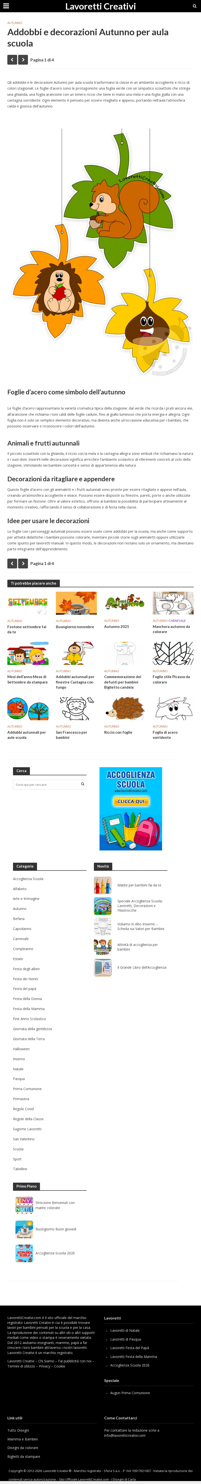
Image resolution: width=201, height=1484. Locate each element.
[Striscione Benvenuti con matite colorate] (24, 1205)
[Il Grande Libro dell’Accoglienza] (103, 968)
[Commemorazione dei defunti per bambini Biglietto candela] (124, 653)
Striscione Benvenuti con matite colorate (55, 1205)
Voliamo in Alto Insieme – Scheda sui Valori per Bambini (140, 926)
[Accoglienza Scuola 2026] (24, 1253)
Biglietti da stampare (23, 1456)
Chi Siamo (46, 1361)
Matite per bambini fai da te (139, 885)
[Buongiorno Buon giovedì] (24, 1229)
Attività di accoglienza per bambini (137, 947)
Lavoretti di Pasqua (125, 1339)
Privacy (44, 1366)
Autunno (14, 23)
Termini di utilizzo (21, 1366)
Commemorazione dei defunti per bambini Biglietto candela (122, 681)
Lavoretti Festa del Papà (129, 1347)
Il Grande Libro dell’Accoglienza (141, 967)
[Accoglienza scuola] (131, 808)
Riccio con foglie (118, 732)
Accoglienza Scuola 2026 (55, 1253)
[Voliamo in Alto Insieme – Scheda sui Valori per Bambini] (103, 926)
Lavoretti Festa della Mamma (133, 1356)
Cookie (59, 1366)
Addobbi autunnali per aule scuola (26, 735)
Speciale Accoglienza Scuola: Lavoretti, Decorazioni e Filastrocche (140, 906)
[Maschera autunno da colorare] (173, 602)
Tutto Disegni (18, 1430)
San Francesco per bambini (71, 735)
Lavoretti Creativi (100, 6)
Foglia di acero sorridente (165, 735)
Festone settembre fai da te (26, 629)
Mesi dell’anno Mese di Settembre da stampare (27, 679)
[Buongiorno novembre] (76, 602)
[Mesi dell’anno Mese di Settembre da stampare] (28, 653)
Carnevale (177, 620)
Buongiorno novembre (75, 626)
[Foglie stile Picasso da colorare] (173, 653)
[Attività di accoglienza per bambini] (103, 947)
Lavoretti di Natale (125, 1330)
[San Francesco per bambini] (76, 708)
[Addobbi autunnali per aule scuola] (28, 708)
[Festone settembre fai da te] (28, 602)
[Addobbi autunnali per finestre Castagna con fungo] (76, 653)
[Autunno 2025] (124, 602)
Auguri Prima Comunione (130, 1392)
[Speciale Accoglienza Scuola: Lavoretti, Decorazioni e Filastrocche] (103, 906)
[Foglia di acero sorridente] (173, 708)
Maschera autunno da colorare (171, 629)
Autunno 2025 (116, 626)
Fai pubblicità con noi (74, 1361)
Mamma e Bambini (22, 1439)
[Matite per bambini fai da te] (103, 885)
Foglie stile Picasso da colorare (171, 679)
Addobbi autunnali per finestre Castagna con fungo (75, 681)
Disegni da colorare (22, 1447)
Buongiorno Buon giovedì (56, 1229)
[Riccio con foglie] (124, 708)
